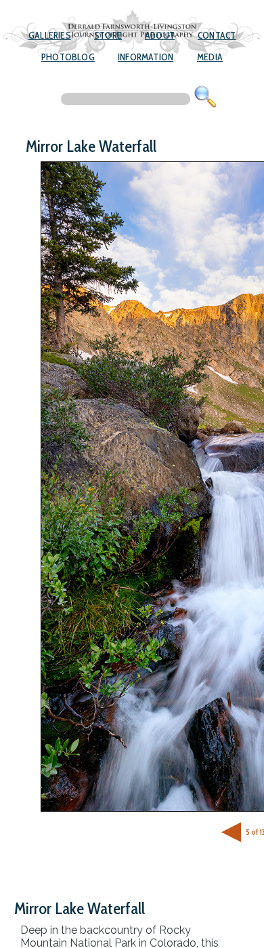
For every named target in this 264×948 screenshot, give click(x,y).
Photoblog (68, 57)
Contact (217, 35)
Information (145, 57)
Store (108, 35)
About (160, 35)
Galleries (49, 35)
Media (210, 57)
